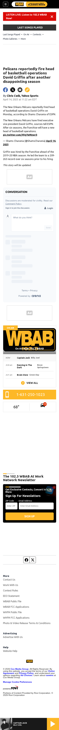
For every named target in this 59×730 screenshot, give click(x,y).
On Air (26, 34)
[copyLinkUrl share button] (27, 89)
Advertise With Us (13, 637)
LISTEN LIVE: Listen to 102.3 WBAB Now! (26, 16)
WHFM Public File (12, 612)
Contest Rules (10, 590)
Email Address (25, 501)
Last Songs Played (11, 34)
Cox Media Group (20, 669)
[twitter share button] (12, 89)
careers (49, 675)
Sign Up (29, 516)
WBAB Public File (12, 601)
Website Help (10, 651)
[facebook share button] (5, 89)
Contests (37, 34)
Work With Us (10, 585)
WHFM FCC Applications (16, 617)
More (23, 39)
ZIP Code (9, 501)
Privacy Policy (26, 673)
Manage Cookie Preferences (17, 682)
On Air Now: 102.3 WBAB (29, 348)
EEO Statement (11, 596)
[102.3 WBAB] (29, 4)
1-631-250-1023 (30, 394)
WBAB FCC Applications (16, 606)
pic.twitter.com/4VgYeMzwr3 (20, 134)
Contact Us (9, 579)
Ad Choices (26, 675)
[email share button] (20, 89)
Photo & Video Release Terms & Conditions (27, 623)
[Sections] (5, 4)
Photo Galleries (10, 39)
